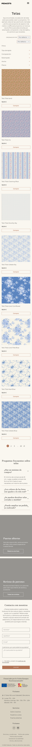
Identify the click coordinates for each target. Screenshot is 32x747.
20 (21, 446)
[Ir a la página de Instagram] (14, 728)
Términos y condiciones (10, 734)
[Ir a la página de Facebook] (18, 728)
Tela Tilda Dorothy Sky (9, 223)
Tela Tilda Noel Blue (8, 389)
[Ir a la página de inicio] (6, 3)
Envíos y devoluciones (16, 741)
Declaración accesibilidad (16, 738)
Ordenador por (11, 37)
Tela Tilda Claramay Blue (10, 181)
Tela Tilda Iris (6, 140)
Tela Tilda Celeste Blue (9, 431)
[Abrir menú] (28, 3)
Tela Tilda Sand (7, 98)
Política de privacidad (16, 736)
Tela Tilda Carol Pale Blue (10, 348)
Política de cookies (23, 734)
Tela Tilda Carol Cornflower (11, 306)
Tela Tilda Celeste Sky (9, 264)
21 (24, 446)
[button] (16, 470)
